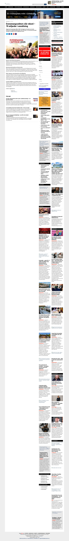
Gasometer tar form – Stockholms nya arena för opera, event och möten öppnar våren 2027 (44, 236)
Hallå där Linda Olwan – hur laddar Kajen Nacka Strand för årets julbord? (58, 2)
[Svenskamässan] (34, 18)
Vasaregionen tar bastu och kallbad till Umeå (57, 217)
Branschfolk (54, 240)
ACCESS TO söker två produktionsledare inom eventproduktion (57, 26)
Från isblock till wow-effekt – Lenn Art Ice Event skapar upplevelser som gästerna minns (44, 316)
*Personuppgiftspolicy (42, 86)
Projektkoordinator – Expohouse (56, 35)
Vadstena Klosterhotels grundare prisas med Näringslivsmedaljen (56, 293)
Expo (52, 500)
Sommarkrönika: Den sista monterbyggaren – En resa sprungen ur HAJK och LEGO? (57, 497)
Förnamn (40, 66)
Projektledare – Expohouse (58, 37)
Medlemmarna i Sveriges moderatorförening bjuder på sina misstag (45, 131)
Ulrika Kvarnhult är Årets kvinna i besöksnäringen (56, 315)
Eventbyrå (54, 56)
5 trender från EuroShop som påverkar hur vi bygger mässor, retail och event (45, 29)
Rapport (11, 21)
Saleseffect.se (36, 538)
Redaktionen (13, 90)
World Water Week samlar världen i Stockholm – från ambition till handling (57, 149)
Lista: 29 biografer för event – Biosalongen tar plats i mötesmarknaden (44, 408)
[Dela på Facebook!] (9, 33)
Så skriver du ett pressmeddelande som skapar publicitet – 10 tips (45, 119)
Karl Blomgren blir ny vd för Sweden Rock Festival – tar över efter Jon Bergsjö (57, 425)
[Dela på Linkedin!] (11, 33)
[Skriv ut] (16, 34)
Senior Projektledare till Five (58, 38)
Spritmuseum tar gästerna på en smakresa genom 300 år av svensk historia (44, 341)
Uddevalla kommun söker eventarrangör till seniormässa (45, 166)
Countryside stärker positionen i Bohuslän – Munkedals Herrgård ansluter (44, 386)
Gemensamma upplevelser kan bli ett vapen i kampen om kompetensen (57, 54)
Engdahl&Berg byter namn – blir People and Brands (57, 78)
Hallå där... (54, 4)
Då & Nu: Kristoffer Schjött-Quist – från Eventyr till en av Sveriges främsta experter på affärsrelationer (57, 261)
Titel (39, 74)
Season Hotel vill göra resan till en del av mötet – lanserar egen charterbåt (44, 290)
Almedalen (54, 452)
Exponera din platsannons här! (57, 42)
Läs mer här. (41, 536)
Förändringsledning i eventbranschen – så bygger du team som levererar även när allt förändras (44, 455)
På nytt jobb (54, 385)
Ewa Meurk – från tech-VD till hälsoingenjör (56, 518)
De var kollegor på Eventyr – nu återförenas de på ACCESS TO (57, 99)
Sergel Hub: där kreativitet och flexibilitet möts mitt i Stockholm (57, 334)
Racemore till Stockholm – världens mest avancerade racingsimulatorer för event (44, 434)
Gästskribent (54, 476)
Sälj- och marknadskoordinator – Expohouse (57, 29)
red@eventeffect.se (14, 91)
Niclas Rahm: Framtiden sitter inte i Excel (56, 475)
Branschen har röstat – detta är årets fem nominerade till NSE (57, 360)
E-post (40, 61)
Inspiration (41, 217)
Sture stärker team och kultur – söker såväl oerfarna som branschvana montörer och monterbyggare (44, 149)
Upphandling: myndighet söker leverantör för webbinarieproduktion (45, 176)
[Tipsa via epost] (14, 33)
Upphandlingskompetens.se (44, 538)
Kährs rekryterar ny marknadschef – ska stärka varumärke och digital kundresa (57, 404)
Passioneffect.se (30, 538)
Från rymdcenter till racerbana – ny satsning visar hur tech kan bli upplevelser (43, 366)
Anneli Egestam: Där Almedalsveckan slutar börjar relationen (56, 450)
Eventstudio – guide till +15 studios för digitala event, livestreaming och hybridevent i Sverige (44, 262)
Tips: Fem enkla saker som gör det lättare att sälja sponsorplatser (45, 122)
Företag (40, 79)
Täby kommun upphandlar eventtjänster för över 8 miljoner (45, 172)
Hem (7, 19)
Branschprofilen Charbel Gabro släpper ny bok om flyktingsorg (56, 238)
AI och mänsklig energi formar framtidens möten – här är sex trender (17, 107)
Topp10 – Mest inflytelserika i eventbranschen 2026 (57, 194)
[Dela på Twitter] (7, 33)
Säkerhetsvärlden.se (23, 538)
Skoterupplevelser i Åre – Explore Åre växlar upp (45, 193)
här (14, 88)
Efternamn (40, 70)
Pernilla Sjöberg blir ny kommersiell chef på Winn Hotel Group (57, 383)
